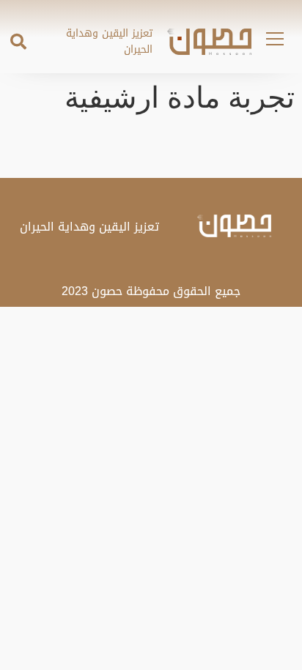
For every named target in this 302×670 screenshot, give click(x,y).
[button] (18, 41)
